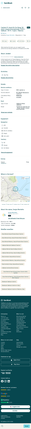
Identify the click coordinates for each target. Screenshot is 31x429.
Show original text (18, 56)
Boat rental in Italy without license (11, 256)
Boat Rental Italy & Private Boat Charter (12, 234)
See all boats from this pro (16, 218)
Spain (2, 345)
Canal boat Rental (21, 325)
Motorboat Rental (21, 316)
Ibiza (2, 347)
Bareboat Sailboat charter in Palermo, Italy (13, 289)
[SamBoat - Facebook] (2, 381)
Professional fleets (6, 324)
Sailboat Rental (20, 321)
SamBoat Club (4, 327)
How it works (19, 343)
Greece (3, 343)
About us (3, 316)
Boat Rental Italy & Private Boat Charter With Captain (15, 272)
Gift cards (3, 325)
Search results (6, 7)
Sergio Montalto (10, 35)
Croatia (3, 342)
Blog (2, 334)
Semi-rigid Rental (20, 317)
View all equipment (6, 152)
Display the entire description (10, 65)
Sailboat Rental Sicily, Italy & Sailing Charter (13, 253)
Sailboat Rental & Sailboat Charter (11, 245)
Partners (18, 416)
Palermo (4, 33)
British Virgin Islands (6, 350)
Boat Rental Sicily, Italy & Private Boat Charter (14, 237)
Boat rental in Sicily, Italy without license (12, 264)
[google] (4, 394)
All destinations (5, 351)
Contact (18, 345)
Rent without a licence (22, 327)
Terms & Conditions (5, 416)
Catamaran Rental (21, 322)
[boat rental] (6, 3)
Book (26, 426)
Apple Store (16, 360)
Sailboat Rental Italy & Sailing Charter (12, 249)
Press (2, 330)
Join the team (4, 317)
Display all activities (7, 78)
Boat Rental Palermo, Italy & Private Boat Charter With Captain (15, 277)
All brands (19, 331)
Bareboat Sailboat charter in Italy (11, 285)
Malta (2, 348)
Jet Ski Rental (20, 324)
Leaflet (28, 201)
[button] (3, 178)
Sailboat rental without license (10, 268)
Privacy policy (19, 415)
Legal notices (4, 415)
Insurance (3, 321)
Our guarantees (5, 319)
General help (19, 342)
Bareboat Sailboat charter (9, 281)
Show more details (6, 112)
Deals (17, 330)
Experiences (4, 333)
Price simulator (5, 322)
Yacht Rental (19, 319)
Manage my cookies (21, 347)
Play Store (17, 364)
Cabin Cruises (19, 328)
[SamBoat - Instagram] (5, 381)
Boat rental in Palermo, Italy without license (13, 260)
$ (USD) (15, 411)
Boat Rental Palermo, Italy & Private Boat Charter (15, 241)
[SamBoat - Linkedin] (8, 381)
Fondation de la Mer (6, 331)
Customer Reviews (6, 328)
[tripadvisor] (5, 400)
